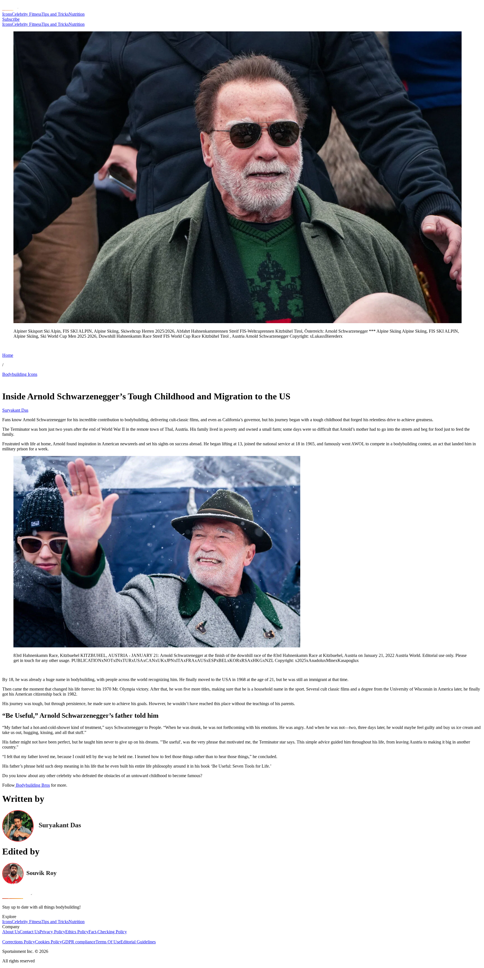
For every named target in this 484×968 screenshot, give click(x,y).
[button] (17, 345)
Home (7, 355)
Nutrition (77, 14)
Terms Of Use (108, 941)
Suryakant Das (15, 410)
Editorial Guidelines (138, 941)
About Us (11, 931)
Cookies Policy (48, 941)
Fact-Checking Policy (108, 931)
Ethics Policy (77, 931)
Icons (7, 14)
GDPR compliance (79, 941)
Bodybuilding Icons (19, 374)
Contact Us (29, 931)
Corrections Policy (18, 941)
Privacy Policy (52, 931)
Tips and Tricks (55, 14)
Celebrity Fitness (26, 14)
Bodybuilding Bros (32, 785)
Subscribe (11, 19)
